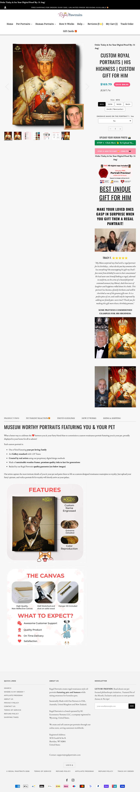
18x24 (128, 104)
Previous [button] (8, 86)
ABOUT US (8, 699)
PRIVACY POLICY (11, 703)
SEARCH (7, 688)
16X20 (118, 104)
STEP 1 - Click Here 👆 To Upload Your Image (116, 142)
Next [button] (86, 86)
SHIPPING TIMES (11, 717)
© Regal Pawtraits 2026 (18, 771)
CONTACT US (9, 706)
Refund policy (63, 771)
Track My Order (126, 771)
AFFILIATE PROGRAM (13, 695)
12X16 (110, 104)
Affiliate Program (84, 771)
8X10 (102, 104)
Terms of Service (42, 771)
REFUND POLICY (11, 714)
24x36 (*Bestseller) (115, 109)
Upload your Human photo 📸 (115, 137)
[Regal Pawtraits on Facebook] (66, 781)
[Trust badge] (115, 183)
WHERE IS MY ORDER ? (14, 692)
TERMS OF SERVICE (12, 710)
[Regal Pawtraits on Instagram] (73, 781)
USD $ (68, 765)
